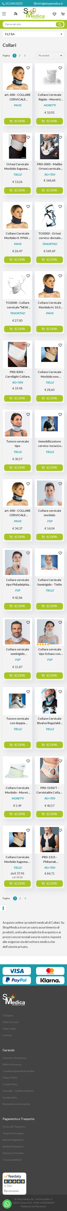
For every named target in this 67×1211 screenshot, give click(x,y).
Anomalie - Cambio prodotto (18, 1090)
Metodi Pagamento (13, 1139)
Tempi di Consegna (13, 1133)
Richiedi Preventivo (13, 1146)
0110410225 (14, 3)
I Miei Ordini (9, 1028)
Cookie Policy (10, 1084)
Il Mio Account (11, 1022)
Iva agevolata (10, 1097)
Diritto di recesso (12, 1064)
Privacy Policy (10, 1077)
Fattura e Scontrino (13, 1153)
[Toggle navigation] (4, 13)
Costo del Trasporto (14, 1126)
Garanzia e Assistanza (14, 1057)
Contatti (7, 1035)
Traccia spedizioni (12, 1159)
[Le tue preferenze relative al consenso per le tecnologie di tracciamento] (3, 908)
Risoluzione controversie (16, 1103)
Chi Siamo (8, 1015)
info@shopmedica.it (50, 3)
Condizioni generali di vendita (18, 1071)
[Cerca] (60, 24)
